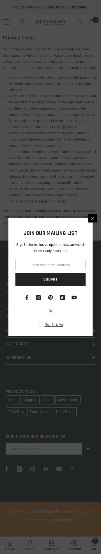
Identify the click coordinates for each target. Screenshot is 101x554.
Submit (50, 279)
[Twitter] (50, 311)
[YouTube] (74, 297)
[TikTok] (62, 297)
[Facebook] (27, 297)
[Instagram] (39, 297)
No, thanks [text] (54, 324)
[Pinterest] (50, 297)
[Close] (92, 218)
